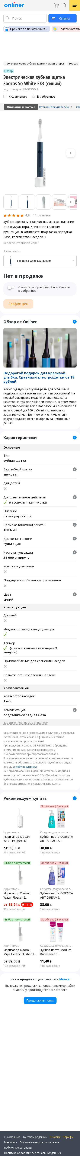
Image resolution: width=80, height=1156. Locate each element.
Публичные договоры (18, 1147)
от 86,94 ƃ (11, 904)
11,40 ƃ (46, 961)
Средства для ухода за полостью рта (56, 832)
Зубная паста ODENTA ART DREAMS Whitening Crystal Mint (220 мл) (56, 895)
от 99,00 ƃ (11, 848)
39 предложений (14, 909)
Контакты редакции (35, 1137)
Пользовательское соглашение (40, 1142)
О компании (12, 1137)
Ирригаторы (11, 832)
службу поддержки (25, 767)
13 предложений (14, 965)
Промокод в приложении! (27, 29)
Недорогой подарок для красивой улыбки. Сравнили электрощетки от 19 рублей (38, 377)
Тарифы (68, 1137)
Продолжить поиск (40, 1000)
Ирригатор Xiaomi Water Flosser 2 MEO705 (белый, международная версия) (16, 895)
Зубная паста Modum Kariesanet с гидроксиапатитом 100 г (55, 952)
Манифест (10, 1142)
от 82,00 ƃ (11, 961)
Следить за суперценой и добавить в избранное (44, 289)
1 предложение (50, 852)
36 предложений (14, 852)
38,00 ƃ (46, 848)
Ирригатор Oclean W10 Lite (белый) (16, 839)
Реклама (55, 1137)
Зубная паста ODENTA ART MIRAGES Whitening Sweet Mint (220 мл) (56, 839)
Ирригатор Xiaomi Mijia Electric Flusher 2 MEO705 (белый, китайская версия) (18, 952)
